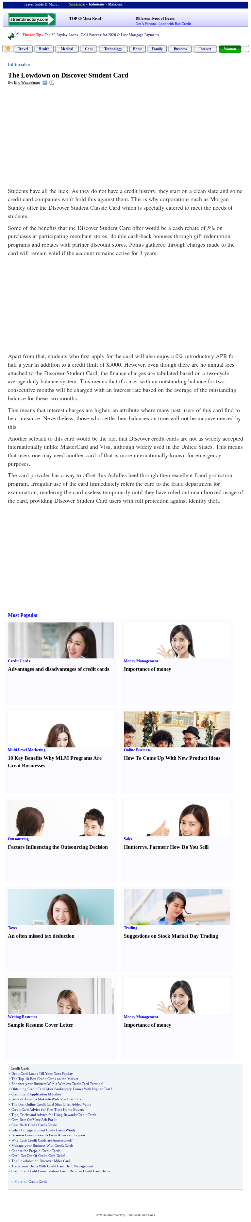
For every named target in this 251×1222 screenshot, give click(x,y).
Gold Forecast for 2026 (98, 35)
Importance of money (147, 669)
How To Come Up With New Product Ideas (172, 758)
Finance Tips (32, 35)
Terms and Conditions (141, 1215)
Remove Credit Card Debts (90, 1171)
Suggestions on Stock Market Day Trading (171, 936)
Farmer (157, 847)
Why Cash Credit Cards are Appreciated (41, 1140)
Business (180, 49)
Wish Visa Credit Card (68, 1099)
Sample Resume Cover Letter (40, 1025)
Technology (113, 49)
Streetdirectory (116, 1215)
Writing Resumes (22, 1017)
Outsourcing (18, 839)
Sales (128, 839)
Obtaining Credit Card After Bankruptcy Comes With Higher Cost (60, 1089)
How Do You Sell (188, 847)
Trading (130, 928)
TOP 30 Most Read (85, 18)
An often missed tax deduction (41, 936)
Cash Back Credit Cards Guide (34, 1125)
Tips (14, 1115)
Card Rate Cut (21, 1120)
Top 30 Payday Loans (61, 35)
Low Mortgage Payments (140, 35)
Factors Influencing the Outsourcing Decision (58, 847)
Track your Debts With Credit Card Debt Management (52, 1166)
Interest (205, 49)
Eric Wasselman (27, 82)
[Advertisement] (61, 137)
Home (137, 49)
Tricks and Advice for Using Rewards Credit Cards (58, 1115)
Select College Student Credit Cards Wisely (43, 1130)
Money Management (141, 661)
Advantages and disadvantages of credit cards (58, 669)
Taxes (12, 928)
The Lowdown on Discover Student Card (68, 75)
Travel (23, 49)
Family (157, 49)
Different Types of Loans (155, 18)
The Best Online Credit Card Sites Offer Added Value (51, 1104)
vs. (145, 847)
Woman (230, 49)
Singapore (77, 4)
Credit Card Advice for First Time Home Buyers (47, 1109)
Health (44, 49)
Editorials (17, 64)
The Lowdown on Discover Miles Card (40, 1161)
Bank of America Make (28, 1099)
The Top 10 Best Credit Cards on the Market (44, 1079)
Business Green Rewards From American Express (48, 1135)
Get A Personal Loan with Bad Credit (163, 24)
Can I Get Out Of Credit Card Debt (37, 1156)
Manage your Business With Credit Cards (42, 1145)
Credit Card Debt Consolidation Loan (39, 1171)
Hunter (132, 847)
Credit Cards (19, 661)
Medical (67, 49)
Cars (88, 49)
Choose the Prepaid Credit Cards (35, 1151)
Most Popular (23, 615)
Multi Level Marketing (26, 750)
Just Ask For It (46, 1120)
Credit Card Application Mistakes (36, 1094)
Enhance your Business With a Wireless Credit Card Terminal (57, 1084)
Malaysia (115, 4)
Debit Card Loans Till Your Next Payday (42, 1073)
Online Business (137, 750)
